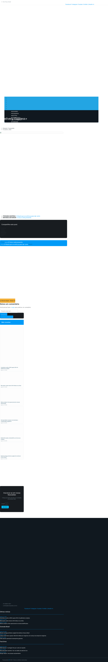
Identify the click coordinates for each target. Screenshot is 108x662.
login (13, 307)
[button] (33, 228)
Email (3, 503)
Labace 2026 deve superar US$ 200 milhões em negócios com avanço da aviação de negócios (23, 635)
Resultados (3, 314)
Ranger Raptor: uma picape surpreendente (10, 653)
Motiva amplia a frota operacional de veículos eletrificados (14, 623)
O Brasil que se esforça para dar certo (28, 216)
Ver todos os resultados (6, 317)
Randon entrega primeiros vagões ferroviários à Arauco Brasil (14, 633)
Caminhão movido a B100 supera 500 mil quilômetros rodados (15, 618)
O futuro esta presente (24, 217)
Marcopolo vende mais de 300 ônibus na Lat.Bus (11, 385)
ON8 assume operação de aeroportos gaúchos (11, 638)
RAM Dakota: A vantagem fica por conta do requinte (12, 647)
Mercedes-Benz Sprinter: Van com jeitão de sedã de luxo (13, 650)
